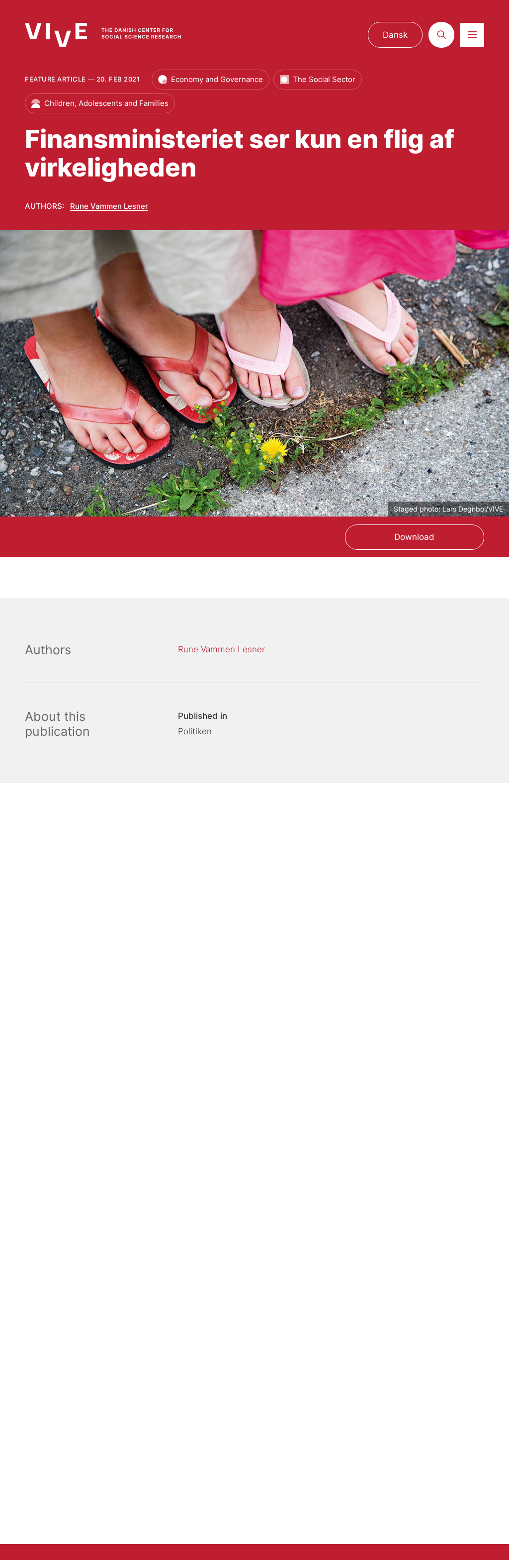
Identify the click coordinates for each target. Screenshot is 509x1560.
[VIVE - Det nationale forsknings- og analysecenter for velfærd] (112, 35)
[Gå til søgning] (441, 35)
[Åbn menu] (472, 35)
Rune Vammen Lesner (109, 206)
